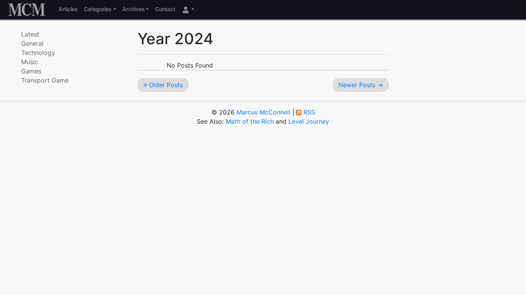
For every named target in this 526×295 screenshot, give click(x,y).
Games (31, 71)
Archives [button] (133, 9)
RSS (309, 112)
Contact (165, 9)
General (32, 43)
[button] (188, 9)
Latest (30, 34)
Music (29, 62)
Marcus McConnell (263, 112)
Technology (38, 52)
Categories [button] (98, 9)
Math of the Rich (250, 121)
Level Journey (308, 121)
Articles (68, 9)
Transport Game (45, 80)
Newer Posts (356, 85)
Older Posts (166, 85)
